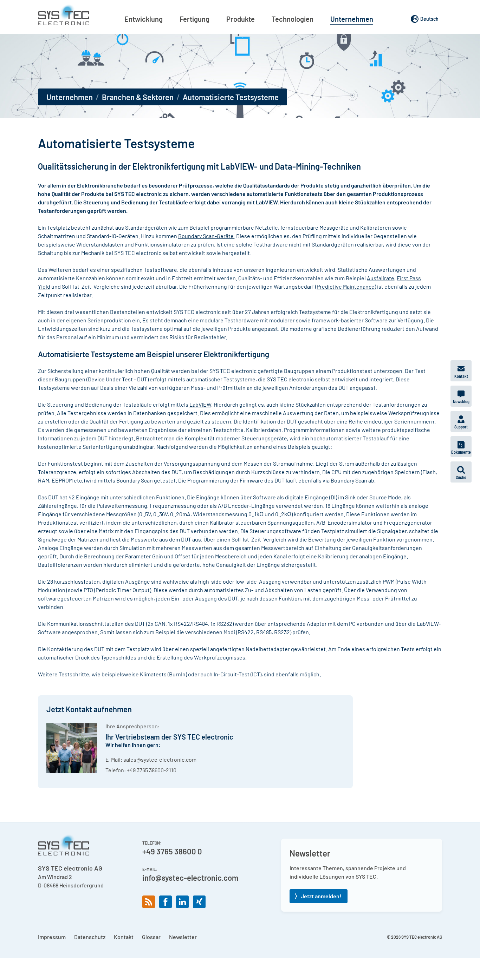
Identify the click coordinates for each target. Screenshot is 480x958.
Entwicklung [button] (143, 19)
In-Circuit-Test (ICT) (237, 674)
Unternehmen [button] (351, 19)
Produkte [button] (240, 19)
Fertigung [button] (194, 19)
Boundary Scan (134, 480)
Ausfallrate (380, 278)
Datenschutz (89, 936)
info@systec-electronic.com (190, 877)
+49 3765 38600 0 (172, 851)
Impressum (52, 936)
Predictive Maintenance (346, 286)
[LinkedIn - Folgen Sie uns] (182, 901)
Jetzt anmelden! (321, 896)
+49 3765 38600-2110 (151, 770)
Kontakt (124, 936)
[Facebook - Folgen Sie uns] (165, 901)
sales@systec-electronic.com (159, 759)
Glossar (151, 936)
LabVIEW (267, 202)
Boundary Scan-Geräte (206, 235)
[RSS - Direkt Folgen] (148, 901)
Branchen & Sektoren (138, 97)
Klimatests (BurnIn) (163, 674)
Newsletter (183, 936)
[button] (461, 472)
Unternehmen (69, 97)
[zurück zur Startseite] (63, 14)
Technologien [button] (292, 19)
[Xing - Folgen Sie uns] (199, 901)
